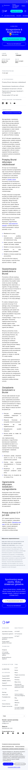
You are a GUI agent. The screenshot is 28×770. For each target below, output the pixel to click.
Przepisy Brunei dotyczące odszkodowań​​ (14, 83)
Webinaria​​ (17, 702)
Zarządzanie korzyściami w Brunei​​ (12, 88)
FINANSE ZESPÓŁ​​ (6, 680)
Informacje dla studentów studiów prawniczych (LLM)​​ (19, 686)
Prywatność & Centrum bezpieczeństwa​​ (11, 744)
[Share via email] (14, 103)
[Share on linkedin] (3, 103)
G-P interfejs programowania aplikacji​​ (5, 654)
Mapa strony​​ (18, 682)
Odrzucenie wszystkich (19, 764)
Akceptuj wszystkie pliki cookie (8, 764)
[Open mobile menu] (25, 11)
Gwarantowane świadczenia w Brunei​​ (13, 86)
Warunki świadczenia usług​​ (8, 746)
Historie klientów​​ (6, 703)
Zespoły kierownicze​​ (7, 685)
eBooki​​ (16, 705)
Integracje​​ (4, 649)
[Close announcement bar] (27, 1)
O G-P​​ (16, 667)
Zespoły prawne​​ (6, 678)
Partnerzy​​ (17, 679)
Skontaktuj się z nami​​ (7, 728)
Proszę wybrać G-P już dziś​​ (10, 95)
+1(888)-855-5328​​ (6, 721)
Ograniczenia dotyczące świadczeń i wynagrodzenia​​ (12, 91)
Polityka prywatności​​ (19, 746)
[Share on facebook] (6, 103)
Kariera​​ (16, 670)
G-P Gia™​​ (17, 636)
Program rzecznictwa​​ (7, 706)
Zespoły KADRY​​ (6, 676)
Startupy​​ (4, 692)
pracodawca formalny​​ (7, 631)
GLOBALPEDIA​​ (5, 669)
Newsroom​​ (17, 677)
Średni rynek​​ (5, 694)
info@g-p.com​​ (5, 723)
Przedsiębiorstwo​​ (6, 697)
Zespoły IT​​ (4, 683)
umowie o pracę (11, 179)
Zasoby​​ (16, 700)
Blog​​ (16, 697)
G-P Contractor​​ (18, 633)
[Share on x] (10, 103)
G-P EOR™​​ (17, 631)
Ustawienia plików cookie (14, 767)
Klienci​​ (16, 672)
